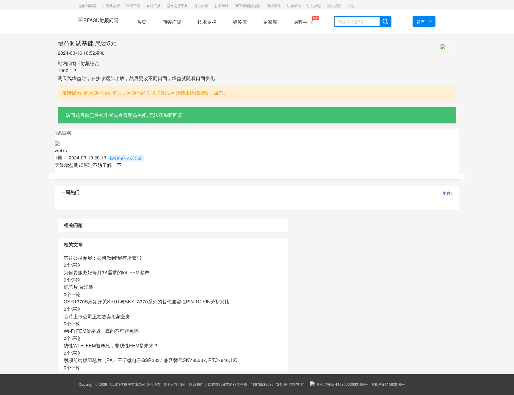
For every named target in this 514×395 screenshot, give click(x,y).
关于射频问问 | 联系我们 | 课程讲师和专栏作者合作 (205, 384)
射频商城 (221, 5)
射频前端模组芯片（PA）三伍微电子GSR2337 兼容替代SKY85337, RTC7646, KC (151, 360)
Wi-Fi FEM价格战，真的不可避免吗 (101, 330)
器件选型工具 (177, 5)
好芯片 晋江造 (78, 286)
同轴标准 (274, 5)
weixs (61, 150)
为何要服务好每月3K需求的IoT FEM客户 (106, 272)
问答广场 (171, 21)
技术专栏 (207, 21)
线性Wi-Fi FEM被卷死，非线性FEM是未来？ (111, 345)
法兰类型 (314, 5)
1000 (63, 70)
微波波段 (334, 5)
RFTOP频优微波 (247, 5)
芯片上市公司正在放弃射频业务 (97, 316)
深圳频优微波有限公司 (127, 384)
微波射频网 (87, 5)
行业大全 (201, 5)
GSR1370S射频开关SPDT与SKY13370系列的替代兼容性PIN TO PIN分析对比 (147, 301)
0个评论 (72, 264)
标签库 (240, 21)
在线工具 (153, 5)
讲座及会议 (111, 5)
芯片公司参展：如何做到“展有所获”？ (103, 257)
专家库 (270, 21)
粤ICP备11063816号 (388, 384)
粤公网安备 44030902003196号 (341, 384)
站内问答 (67, 63)
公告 (351, 5)
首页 (141, 21)
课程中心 (302, 20)
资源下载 (133, 5)
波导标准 (294, 5)
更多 (448, 193)
